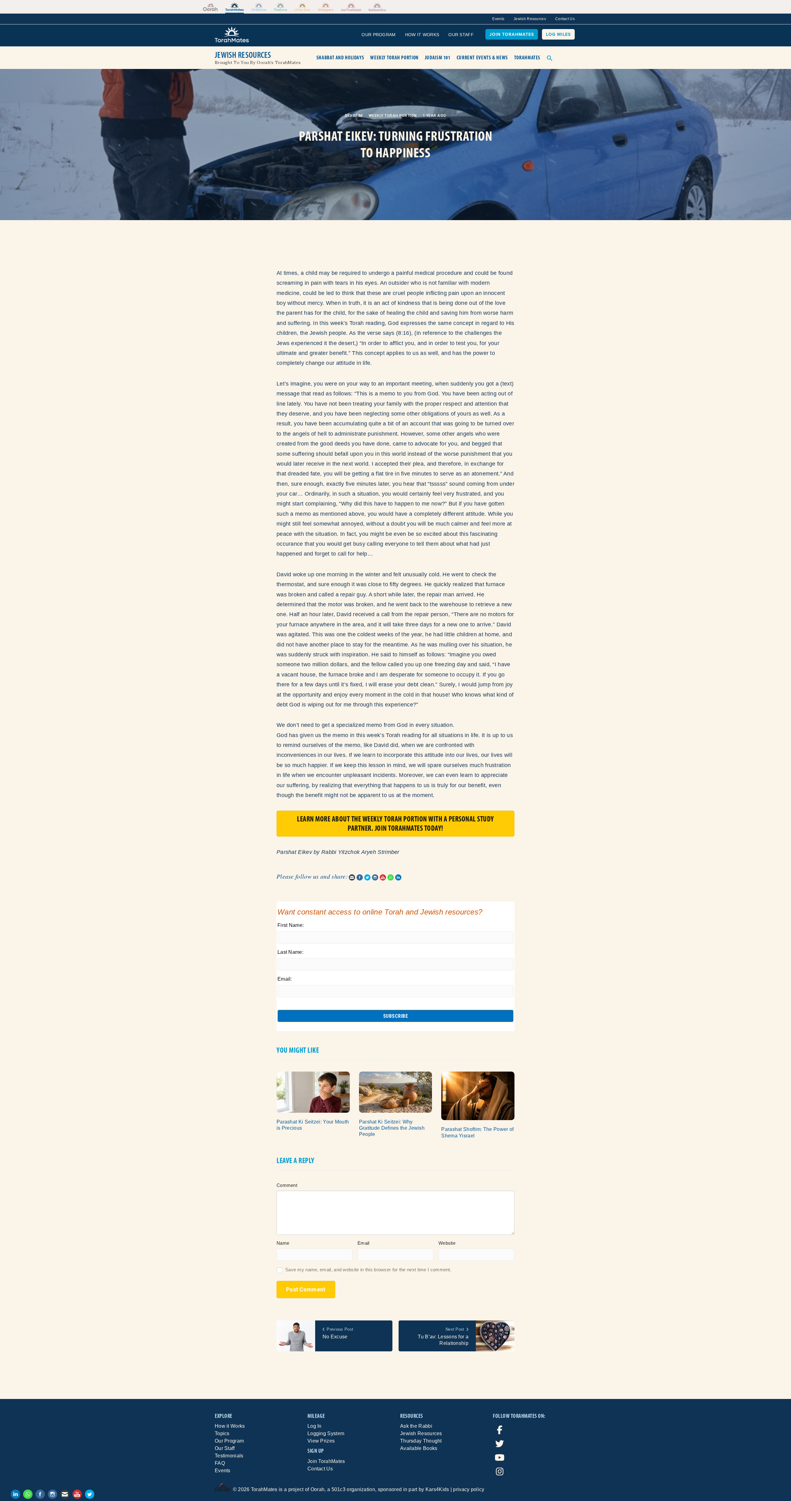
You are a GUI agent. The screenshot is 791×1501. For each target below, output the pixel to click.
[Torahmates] (234, 6)
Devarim (353, 115)
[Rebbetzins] (377, 6)
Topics (222, 1433)
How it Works (230, 1426)
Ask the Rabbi (416, 1426)
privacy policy (468, 1489)
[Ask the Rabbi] (351, 6)
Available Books (419, 1448)
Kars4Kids (437, 1489)
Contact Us (565, 19)
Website (446, 1243)
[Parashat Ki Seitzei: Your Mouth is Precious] (313, 1091)
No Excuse (335, 1336)
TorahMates (527, 57)
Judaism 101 (437, 57)
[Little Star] (302, 6)
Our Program (379, 34)
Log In (314, 1426)
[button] (550, 58)
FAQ (220, 1463)
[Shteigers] (326, 7)
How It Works (422, 34)
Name (283, 1243)
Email (363, 1243)
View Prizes (321, 1440)
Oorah (318, 1489)
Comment (287, 1185)
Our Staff (461, 34)
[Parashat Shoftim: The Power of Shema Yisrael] (477, 1095)
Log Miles (558, 34)
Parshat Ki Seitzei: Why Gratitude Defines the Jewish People (392, 1128)
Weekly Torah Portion (394, 57)
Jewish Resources (530, 19)
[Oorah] (210, 6)
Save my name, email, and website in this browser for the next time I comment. (368, 1269)
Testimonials (229, 1455)
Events (498, 19)
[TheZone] (280, 6)
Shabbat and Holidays (340, 57)
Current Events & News (482, 57)
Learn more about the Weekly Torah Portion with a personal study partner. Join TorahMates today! (395, 823)
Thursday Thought (421, 1440)
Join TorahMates (511, 34)
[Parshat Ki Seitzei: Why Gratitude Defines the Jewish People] (395, 1091)
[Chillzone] (258, 6)
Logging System (325, 1433)
